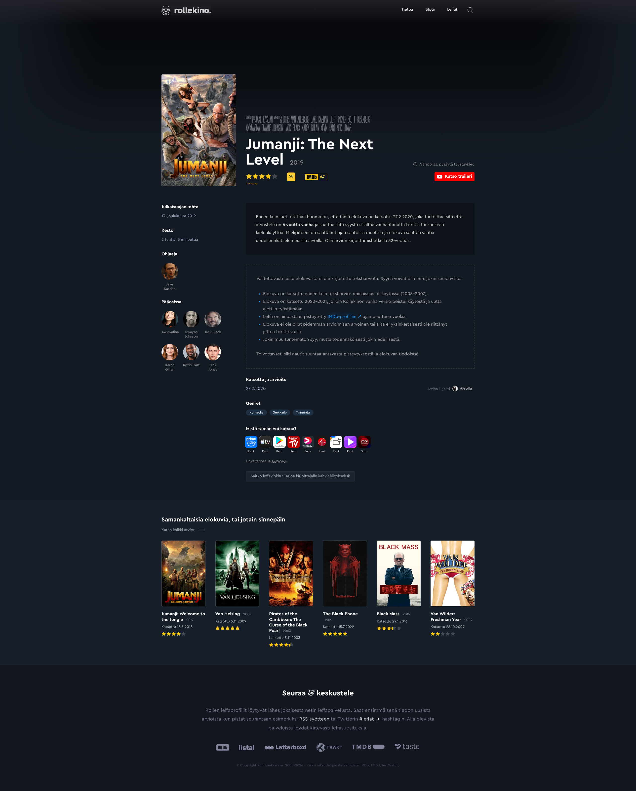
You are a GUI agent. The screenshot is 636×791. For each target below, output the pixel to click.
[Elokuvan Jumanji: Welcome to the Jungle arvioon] (183, 589)
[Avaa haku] (470, 10)
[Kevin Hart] (191, 358)
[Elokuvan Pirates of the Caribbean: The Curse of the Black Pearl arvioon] (291, 595)
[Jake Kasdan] (169, 277)
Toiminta (303, 412)
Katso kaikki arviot (178, 530)
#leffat (366, 719)
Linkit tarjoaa (256, 461)
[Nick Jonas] (212, 358)
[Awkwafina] (169, 325)
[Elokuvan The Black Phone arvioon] (345, 589)
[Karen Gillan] (169, 358)
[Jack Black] (212, 325)
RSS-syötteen (314, 719)
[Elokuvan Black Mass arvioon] (399, 586)
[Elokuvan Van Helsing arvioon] (237, 586)
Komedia (256, 412)
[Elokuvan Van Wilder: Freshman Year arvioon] (453, 589)
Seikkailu (280, 412)
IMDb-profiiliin (342, 316)
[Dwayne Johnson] (191, 325)
